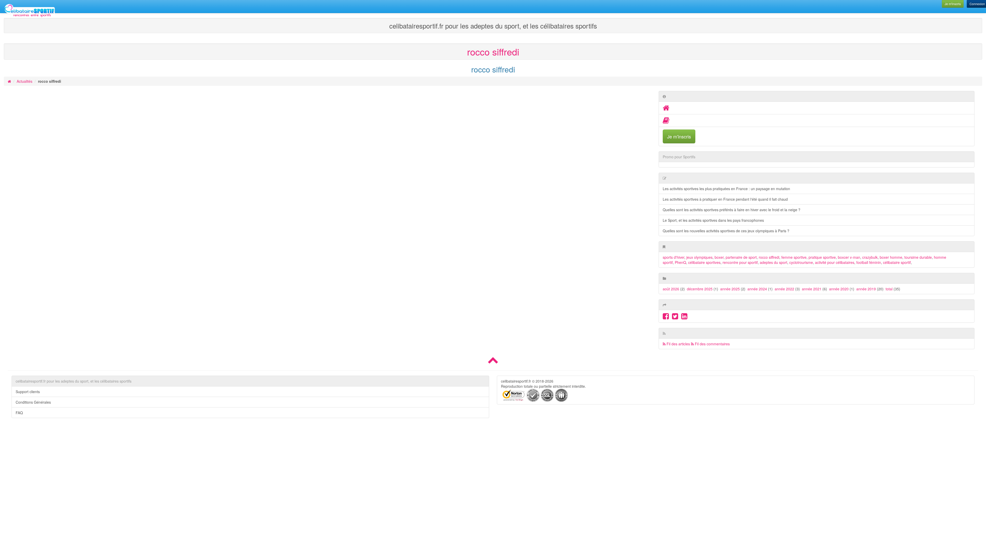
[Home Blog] (666, 121)
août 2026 (671, 288)
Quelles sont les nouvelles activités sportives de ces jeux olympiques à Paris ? (726, 230)
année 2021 (811, 288)
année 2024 (757, 288)
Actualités (24, 81)
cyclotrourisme (801, 262)
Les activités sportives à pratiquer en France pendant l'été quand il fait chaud (725, 199)
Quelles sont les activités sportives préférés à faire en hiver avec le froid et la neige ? (731, 209)
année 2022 (784, 288)
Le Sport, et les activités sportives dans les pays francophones (713, 220)
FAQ (19, 412)
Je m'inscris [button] (953, 4)
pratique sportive (822, 257)
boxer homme (891, 257)
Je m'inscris (679, 136)
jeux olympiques (699, 257)
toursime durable (918, 257)
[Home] (666, 109)
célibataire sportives (704, 262)
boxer (719, 257)
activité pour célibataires (834, 262)
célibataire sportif (897, 262)
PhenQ (680, 262)
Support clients (28, 391)
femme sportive (794, 257)
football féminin (868, 262)
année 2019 (866, 288)
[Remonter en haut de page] (493, 362)
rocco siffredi (769, 257)
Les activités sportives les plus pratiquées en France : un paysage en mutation (726, 188)
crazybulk (870, 257)
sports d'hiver (673, 257)
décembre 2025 (700, 288)
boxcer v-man (849, 257)
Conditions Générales (33, 402)
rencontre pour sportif (740, 262)
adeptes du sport (773, 262)
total (890, 288)
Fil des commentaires (712, 343)
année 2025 (730, 288)
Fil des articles (678, 343)
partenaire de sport (741, 257)
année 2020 (839, 288)
